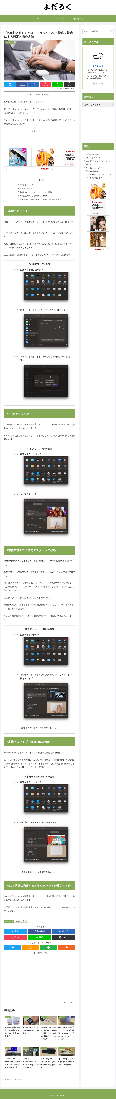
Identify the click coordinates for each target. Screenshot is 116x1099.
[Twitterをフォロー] (12, 947)
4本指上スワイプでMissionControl (33, 196)
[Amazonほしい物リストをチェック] (30, 947)
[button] (69, 84)
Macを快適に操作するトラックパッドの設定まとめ (40, 199)
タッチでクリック (27, 188)
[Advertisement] (39, 138)
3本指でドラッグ (27, 185)
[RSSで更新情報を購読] (66, 947)
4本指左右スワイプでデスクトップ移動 (36, 192)
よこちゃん (98, 66)
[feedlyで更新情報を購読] (48, 947)
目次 (36, 180)
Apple (19, 921)
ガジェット (9, 921)
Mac (26, 921)
